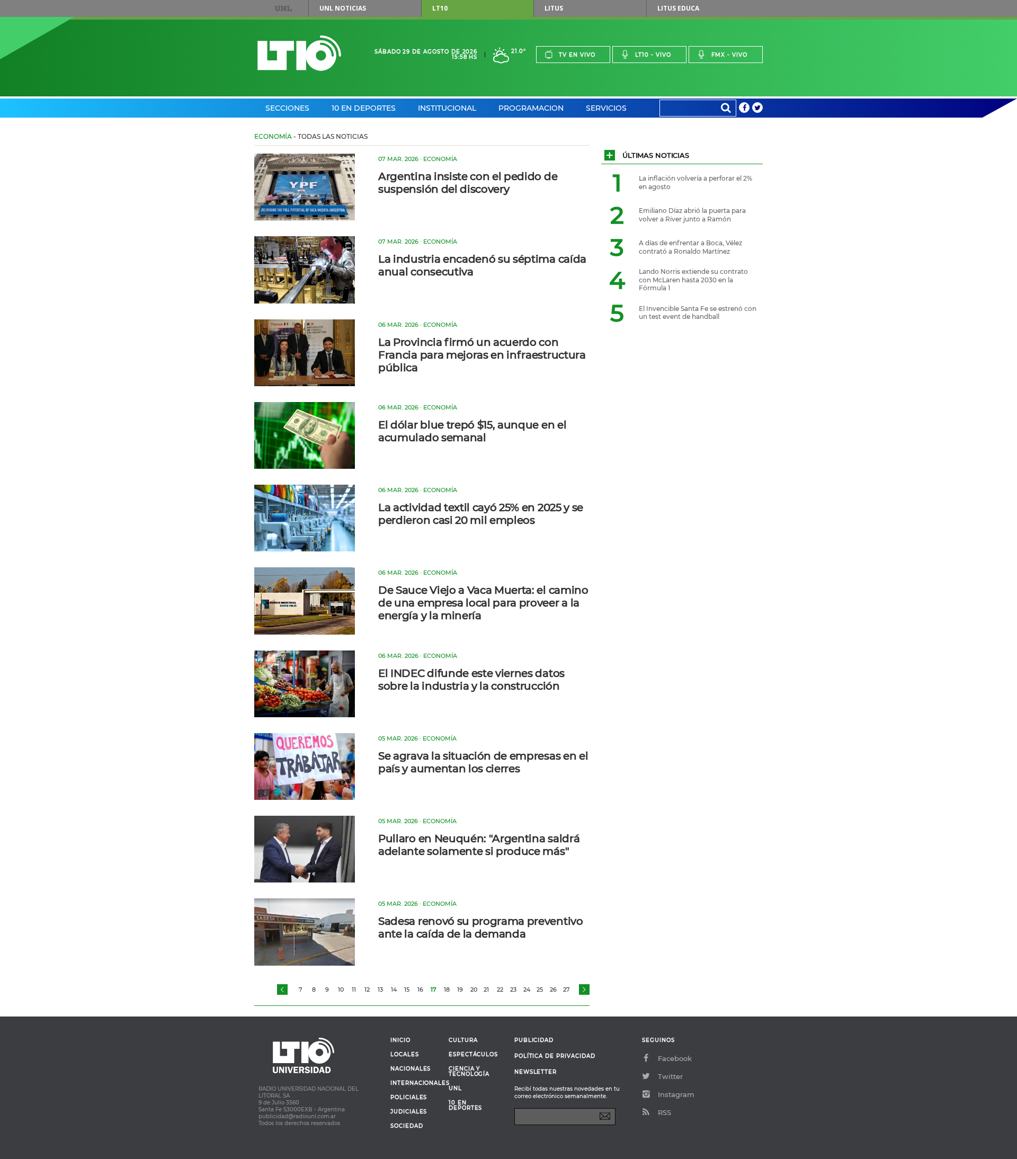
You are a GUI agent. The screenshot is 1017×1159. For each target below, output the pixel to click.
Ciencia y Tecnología (469, 1071)
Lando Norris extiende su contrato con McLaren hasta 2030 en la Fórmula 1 (693, 280)
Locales (404, 1054)
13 (380, 989)
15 (406, 989)
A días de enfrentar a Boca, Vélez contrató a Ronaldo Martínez (690, 247)
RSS (664, 1112)
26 (553, 989)
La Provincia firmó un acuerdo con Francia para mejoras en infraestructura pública (482, 355)
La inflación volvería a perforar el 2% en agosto (695, 182)
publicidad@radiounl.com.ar (297, 1116)
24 (526, 989)
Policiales (408, 1097)
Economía (273, 136)
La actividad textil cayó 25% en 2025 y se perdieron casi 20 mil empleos (480, 514)
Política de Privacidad (554, 1056)
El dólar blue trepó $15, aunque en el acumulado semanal (472, 431)
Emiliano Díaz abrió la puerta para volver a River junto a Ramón (692, 215)
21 (486, 989)
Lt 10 (299, 53)
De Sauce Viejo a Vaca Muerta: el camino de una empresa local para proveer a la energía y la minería (483, 603)
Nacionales (410, 1069)
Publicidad (534, 1040)
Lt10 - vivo (653, 54)
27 (566, 989)
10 (341, 989)
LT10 (440, 8)
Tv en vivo (577, 54)
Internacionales (415, 1083)
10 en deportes (466, 1105)
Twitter (670, 1076)
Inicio (400, 1040)
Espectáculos (473, 1054)
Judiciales (408, 1112)
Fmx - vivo (729, 54)
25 (540, 989)
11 (354, 989)
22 (500, 989)
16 (420, 989)
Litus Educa (678, 8)
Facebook (675, 1058)
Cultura (463, 1040)
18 (447, 989)
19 (460, 989)
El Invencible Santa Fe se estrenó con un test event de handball (697, 313)
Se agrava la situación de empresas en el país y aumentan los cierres (483, 762)
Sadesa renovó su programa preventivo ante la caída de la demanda (480, 927)
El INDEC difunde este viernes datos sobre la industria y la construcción (471, 679)
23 (513, 989)
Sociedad (406, 1126)
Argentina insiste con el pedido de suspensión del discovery (467, 182)
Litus (554, 8)
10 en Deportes (364, 108)
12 (367, 989)
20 (473, 989)
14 (394, 989)
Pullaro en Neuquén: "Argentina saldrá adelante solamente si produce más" (478, 845)
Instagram (676, 1094)
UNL (283, 8)
